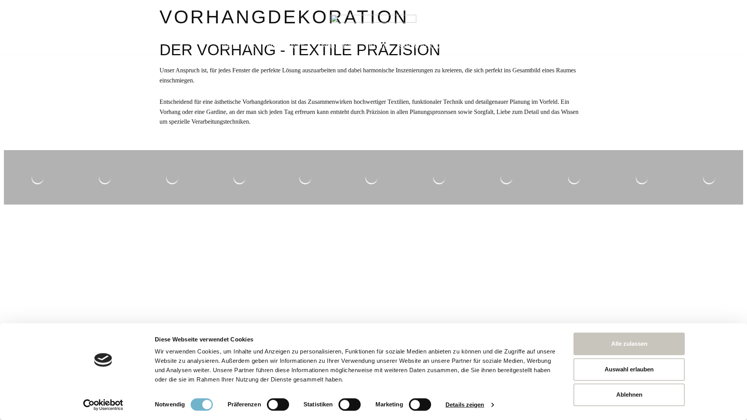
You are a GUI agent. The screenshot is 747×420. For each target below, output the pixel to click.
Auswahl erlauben (629, 369)
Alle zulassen (629, 343)
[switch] (278, 404)
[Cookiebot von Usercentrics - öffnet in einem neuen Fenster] (103, 405)
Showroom (420, 46)
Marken (468, 46)
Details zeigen (464, 404)
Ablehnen (629, 394)
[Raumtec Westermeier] (373, 23)
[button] (254, 46)
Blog (378, 46)
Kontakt (512, 46)
